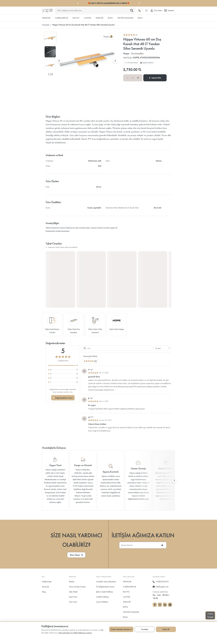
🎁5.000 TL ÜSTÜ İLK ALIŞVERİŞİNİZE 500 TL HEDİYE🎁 (108, 3)
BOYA (125, 607)
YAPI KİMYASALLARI (131, 612)
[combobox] (93, 10)
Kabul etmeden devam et (121, 629)
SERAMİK (127, 601)
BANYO (126, 591)
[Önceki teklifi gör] (77, 3)
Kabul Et (166, 629)
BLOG (125, 617)
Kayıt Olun (73, 596)
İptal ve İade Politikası (104, 591)
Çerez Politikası (102, 601)
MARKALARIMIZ (129, 586)
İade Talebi (73, 591)
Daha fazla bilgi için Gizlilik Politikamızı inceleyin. (75, 633)
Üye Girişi (73, 601)
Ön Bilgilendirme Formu (105, 586)
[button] (50, 38)
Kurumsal (45, 586)
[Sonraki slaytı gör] (115, 60)
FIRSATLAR (127, 581)
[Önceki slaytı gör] (59, 60)
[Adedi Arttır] (138, 77)
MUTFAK (126, 596)
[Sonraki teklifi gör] (139, 3)
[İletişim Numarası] (139, 10)
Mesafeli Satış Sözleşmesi (106, 581)
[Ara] (131, 10)
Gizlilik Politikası (102, 596)
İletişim (71, 581)
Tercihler (144, 629)
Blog (44, 591)
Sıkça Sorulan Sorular (77, 586)
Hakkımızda (46, 581)
